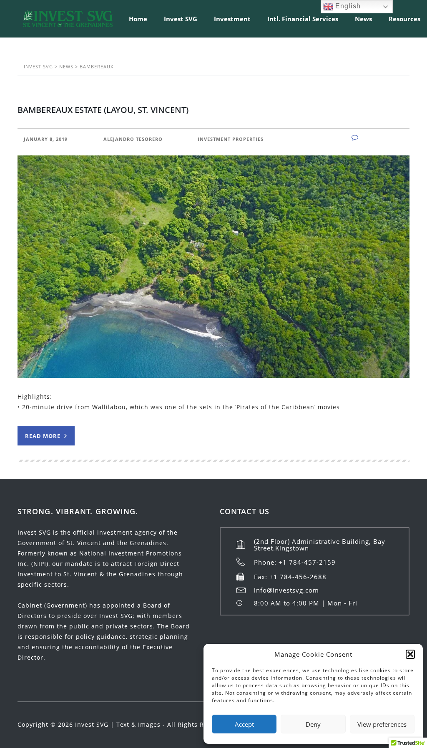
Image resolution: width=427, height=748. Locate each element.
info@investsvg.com (286, 590)
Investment (232, 19)
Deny (313, 724)
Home (138, 19)
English (347, 6)
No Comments (382, 138)
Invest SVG (180, 19)
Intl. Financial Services (302, 19)
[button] (410, 654)
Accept (244, 724)
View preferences (382, 724)
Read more (43, 436)
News (363, 19)
